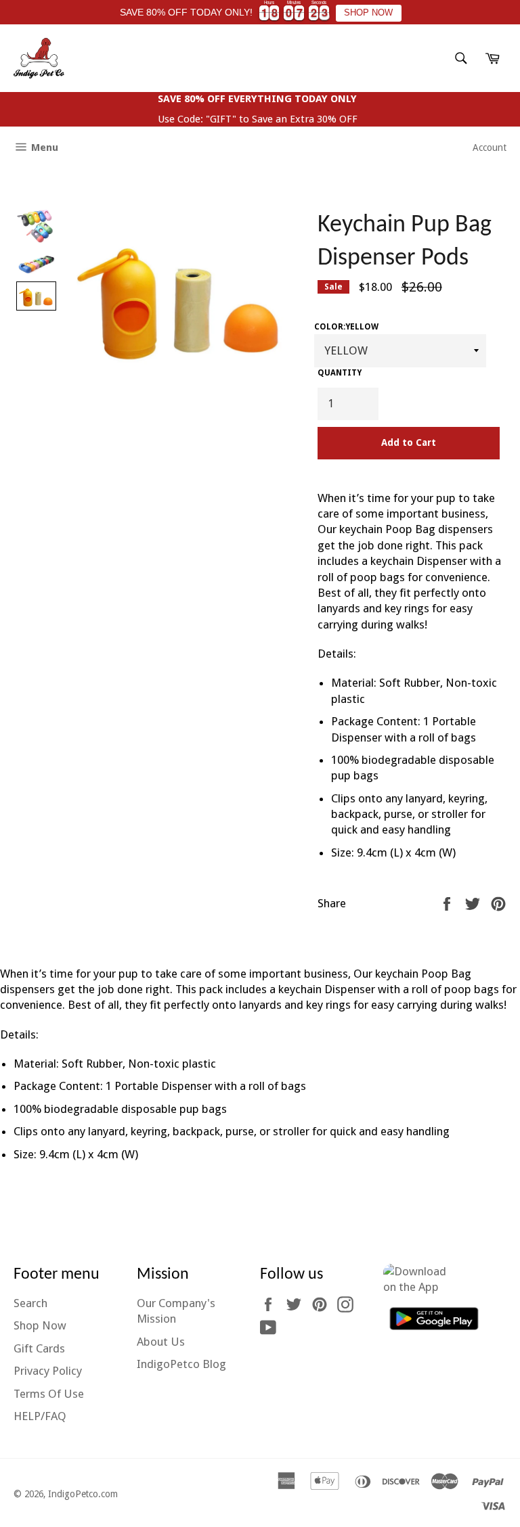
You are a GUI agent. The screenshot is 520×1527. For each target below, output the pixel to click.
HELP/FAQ (40, 1416)
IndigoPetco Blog (181, 1364)
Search (30, 1303)
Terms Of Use (49, 1393)
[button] (36, 228)
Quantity (340, 373)
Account (489, 147)
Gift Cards (39, 1348)
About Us (161, 1341)
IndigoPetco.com (83, 1493)
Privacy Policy (48, 1370)
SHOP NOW (368, 13)
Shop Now (40, 1325)
